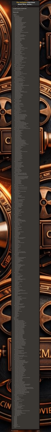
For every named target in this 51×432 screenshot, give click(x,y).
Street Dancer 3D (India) (17, 234)
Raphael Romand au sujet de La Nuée (19, 335)
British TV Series (16, 161)
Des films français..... (17, 349)
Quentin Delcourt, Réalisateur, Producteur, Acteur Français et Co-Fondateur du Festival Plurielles (24, 388)
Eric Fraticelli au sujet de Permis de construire (19, 333)
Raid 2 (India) (16, 198)
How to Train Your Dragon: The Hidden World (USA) (20, 251)
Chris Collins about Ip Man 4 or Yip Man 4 (19, 79)
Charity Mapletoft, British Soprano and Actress (19, 121)
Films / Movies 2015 (17, 305)
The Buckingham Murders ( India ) (18, 203)
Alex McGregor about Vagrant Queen (18, 155)
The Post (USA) (16, 271)
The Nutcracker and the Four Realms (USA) (19, 258)
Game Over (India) (17, 244)
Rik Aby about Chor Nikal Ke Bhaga (18, 89)
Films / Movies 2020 (17, 228)
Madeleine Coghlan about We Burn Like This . (19, 36)
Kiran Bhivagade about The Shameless (19, 83)
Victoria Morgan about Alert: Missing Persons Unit (20, 141)
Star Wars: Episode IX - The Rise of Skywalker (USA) (20, 237)
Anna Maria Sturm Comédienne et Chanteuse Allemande (20, 339)
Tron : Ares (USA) (17, 194)
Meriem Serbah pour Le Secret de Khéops (19, 320)
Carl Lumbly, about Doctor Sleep (18, 46)
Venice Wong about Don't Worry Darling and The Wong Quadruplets (21, 32)
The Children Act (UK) (17, 262)
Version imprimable (14, 430)
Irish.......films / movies (17, 99)
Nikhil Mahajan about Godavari (18, 90)
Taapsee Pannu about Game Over (18, 97)
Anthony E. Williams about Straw (18, 20)
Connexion (39, 430)
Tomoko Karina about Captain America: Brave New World (20, 22)
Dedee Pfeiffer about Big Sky (18, 152)
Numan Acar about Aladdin (17, 50)
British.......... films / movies (17, 66)
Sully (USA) (16, 295)
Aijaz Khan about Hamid (17, 98)
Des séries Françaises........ (17, 359)
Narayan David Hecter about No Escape (19, 162)
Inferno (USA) (16, 292)
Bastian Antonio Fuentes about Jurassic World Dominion (20, 35)
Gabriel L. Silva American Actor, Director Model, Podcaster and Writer (21, 123)
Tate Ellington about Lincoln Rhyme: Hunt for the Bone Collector (21, 151)
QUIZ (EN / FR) (15, 425)
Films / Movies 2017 (17, 272)
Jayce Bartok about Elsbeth (18, 131)
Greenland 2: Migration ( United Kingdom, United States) (20, 191)
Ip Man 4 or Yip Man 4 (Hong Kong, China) (19, 238)
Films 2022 (16, 417)
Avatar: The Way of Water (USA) (18, 215)
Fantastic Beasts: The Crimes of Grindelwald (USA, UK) (20, 257)
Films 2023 (16, 416)
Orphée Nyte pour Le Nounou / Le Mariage (19, 363)
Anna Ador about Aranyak (17, 179)
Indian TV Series (16, 175)
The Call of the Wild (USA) (17, 233)
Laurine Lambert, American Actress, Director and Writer (20, 122)
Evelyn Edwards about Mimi (18, 93)
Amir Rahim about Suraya (17, 108)
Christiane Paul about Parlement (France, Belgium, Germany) (21, 174)
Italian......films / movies (17, 102)
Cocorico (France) (17, 415)
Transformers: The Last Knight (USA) (18, 281)
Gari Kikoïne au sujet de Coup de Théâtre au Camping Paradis (21, 362)
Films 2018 (16, 420)
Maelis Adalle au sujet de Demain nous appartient (20, 368)
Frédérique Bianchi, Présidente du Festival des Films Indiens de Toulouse (22, 392)
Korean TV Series (16, 184)
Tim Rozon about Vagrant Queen (18, 156)
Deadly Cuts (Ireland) (17, 224)
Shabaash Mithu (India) (17, 218)
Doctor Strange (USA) (17, 291)
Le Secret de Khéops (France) (18, 407)
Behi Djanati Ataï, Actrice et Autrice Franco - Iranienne (20, 386)
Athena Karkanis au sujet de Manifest (18, 358)
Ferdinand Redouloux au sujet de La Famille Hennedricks (20, 325)
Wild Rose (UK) (16, 248)
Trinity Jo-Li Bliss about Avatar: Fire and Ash (19, 17)
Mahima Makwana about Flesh (18, 181)
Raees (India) (16, 285)
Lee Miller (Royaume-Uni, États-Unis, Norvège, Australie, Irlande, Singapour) (22, 410)
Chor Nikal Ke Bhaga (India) (18, 213)
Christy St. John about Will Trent (18, 132)
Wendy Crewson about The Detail (18, 170)
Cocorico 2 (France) (17, 397)
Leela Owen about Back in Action (18, 21)
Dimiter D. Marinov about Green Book (18, 51)
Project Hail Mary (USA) (17, 190)
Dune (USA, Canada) (17, 223)
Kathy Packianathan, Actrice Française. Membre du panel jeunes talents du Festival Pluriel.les (24, 387)
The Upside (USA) (17, 253)
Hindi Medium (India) (17, 282)
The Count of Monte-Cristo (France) (18, 204)
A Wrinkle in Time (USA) (17, 268)
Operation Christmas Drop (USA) (18, 229)
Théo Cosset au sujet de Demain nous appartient (20, 382)
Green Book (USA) (17, 256)
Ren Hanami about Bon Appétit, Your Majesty (19, 185)
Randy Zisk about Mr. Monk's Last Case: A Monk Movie (20, 142)
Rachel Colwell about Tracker (18, 137)
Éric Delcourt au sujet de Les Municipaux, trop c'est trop (20, 343)
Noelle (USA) (16, 239)
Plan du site (17, 430)
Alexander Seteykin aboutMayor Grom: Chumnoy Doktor (20, 114)
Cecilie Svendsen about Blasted (18, 112)
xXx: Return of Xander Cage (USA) (18, 286)
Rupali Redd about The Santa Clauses (19, 147)
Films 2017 (16, 421)
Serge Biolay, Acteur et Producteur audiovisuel (19, 393)
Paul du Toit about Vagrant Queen (18, 157)
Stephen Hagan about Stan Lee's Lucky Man (19, 166)
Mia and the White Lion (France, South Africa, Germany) (20, 252)
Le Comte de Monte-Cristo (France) (18, 412)
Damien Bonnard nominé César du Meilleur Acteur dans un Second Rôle (22, 391)
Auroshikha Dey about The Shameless (19, 84)
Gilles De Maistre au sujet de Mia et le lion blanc (19, 353)
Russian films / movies (17, 113)
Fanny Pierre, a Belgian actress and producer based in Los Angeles (21, 126)
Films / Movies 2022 (17, 214)
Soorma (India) (16, 263)
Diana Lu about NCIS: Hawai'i (18, 146)
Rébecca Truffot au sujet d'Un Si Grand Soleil (19, 367)
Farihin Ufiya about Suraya (17, 107)
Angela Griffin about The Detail (18, 171)
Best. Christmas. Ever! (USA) (18, 210)
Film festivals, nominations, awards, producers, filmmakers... (20, 127)
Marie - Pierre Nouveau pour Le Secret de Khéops (20, 321)
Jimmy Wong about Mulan (17, 41)
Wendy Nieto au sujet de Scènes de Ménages (19, 364)
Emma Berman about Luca (17, 37)
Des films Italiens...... (17, 354)
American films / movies (17, 16)
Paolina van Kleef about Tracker (18, 138)
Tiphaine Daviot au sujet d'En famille (18, 376)
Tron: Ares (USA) (17, 402)
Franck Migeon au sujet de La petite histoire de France (20, 369)
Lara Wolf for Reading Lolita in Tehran (19, 103)
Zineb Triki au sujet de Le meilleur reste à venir (19, 340)
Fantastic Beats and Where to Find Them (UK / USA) (20, 290)
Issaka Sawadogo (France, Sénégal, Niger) (19, 372)
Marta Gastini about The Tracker (18, 61)
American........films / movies (17, 54)
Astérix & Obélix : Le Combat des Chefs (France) (20, 405)
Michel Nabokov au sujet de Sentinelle (19, 334)
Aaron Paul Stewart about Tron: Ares (18, 56)
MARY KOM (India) (17, 315)
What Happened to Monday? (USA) (18, 276)
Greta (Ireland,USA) (17, 247)
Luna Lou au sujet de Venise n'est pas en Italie (19, 348)
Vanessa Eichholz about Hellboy (18, 160)
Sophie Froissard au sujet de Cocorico (19, 328)
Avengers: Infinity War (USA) (18, 266)
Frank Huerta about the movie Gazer (18, 25)
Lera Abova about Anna (17, 75)
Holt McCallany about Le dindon (18, 74)
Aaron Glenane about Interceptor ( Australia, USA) (20, 65)
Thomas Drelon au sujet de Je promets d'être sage (20, 344)
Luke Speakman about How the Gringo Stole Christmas (20, 26)
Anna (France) (16, 243)
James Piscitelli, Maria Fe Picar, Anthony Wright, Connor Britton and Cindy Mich (22, 128)
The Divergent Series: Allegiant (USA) (18, 304)
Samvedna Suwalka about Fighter (18, 88)
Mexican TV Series (16, 186)
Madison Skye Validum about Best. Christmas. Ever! (20, 27)
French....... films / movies (17, 70)
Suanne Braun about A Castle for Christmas (19, 59)
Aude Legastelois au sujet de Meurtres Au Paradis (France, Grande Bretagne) (22, 377)
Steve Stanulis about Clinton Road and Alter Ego (19, 49)
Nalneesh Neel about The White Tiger (18, 94)
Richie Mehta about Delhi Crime (18, 180)
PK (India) (16, 314)
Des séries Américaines (17, 357)
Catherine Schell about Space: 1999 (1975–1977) (20, 118)
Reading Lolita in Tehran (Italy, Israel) (18, 200)
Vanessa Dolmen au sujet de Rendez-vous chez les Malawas (21, 352)
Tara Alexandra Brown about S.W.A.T (18, 133)
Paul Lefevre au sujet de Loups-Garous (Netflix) (19, 324)
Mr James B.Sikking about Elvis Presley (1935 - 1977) (20, 117)
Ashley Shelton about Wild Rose (18, 69)
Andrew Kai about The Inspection (18, 31)
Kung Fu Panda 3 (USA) (17, 301)
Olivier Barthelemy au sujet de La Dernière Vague (20, 381)
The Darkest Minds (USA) (17, 261)
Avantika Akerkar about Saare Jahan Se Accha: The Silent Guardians (21, 176)
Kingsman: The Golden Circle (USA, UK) (19, 275)
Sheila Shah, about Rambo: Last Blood (19, 45)
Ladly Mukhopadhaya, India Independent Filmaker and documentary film (22, 85)
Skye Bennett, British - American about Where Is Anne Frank (21, 73)
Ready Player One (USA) (17, 267)
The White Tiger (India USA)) (18, 227)
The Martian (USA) (17, 309)
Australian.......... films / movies (18, 64)
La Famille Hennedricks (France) (18, 411)
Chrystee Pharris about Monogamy (18, 150)
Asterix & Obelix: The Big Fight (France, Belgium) (20, 199)
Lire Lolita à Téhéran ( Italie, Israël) (18, 406)
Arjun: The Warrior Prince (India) (18, 296)
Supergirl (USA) (16, 189)
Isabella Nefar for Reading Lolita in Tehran (19, 104)
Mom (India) (16, 280)
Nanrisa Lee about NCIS (17, 136)
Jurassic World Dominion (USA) (18, 219)
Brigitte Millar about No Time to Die (18, 60)
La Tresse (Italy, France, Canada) (18, 209)
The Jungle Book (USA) (17, 300)
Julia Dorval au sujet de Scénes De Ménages (19, 383)
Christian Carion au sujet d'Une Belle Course (19, 330)
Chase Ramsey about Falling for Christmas (19, 30)
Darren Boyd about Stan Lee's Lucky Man (19, 165)
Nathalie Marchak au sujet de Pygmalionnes (19, 338)
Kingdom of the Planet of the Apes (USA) (19, 205)
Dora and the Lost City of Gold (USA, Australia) (19, 242)
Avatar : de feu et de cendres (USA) (18, 401)
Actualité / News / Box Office (17, 426)
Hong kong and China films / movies (18, 78)
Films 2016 (16, 422)
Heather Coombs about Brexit (18, 167)
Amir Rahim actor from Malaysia (18, 109)
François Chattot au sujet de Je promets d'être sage (20, 345)
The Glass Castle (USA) (17, 277)
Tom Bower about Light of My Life (18, 40)
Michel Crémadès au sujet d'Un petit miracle (19, 329)
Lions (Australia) (17, 287)
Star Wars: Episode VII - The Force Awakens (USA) (20, 306)
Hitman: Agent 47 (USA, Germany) (18, 311)
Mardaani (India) (17, 316)
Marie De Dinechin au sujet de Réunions (19, 378)
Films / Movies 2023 (17, 208)
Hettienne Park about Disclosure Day (18, 55)
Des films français (16, 319)
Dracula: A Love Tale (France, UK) (18, 195)
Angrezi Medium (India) (17, 232)
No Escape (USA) (17, 310)
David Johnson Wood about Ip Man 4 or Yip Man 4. (20, 80)
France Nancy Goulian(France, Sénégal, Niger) (19, 373)
